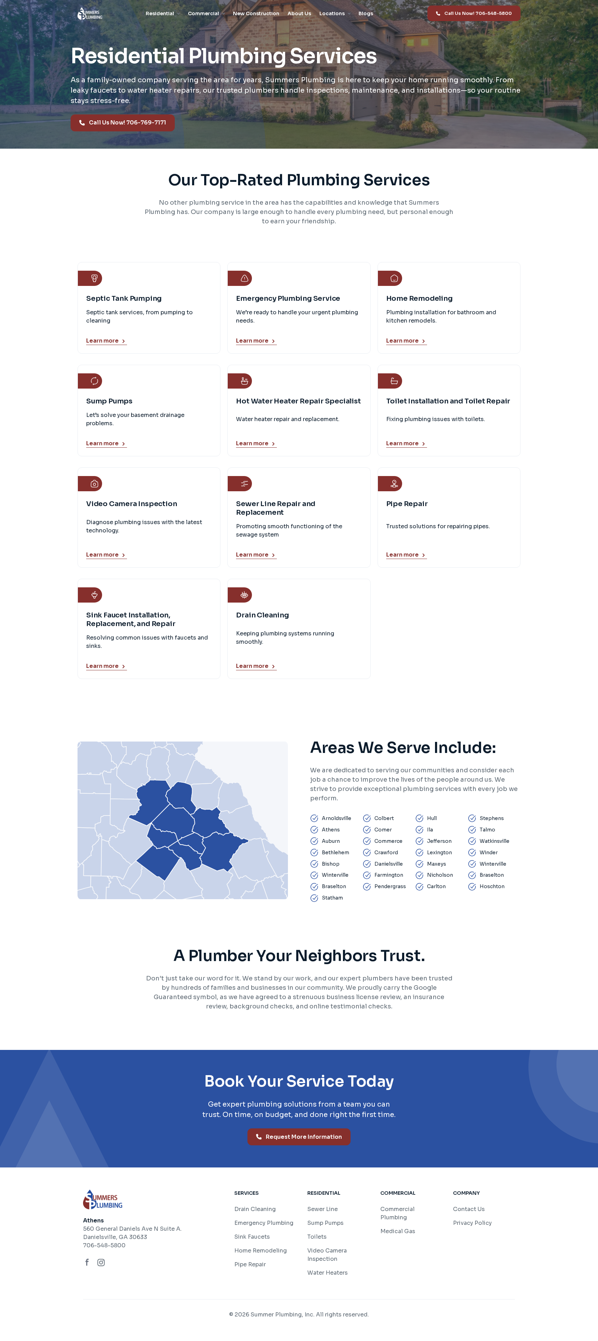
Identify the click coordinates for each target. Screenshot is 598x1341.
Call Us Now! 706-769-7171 (127, 122)
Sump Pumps (325, 1223)
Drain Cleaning (255, 1209)
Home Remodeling (260, 1250)
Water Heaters (327, 1272)
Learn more (102, 340)
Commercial (203, 13)
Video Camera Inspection (327, 1255)
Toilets (317, 1236)
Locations (332, 13)
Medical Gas (397, 1231)
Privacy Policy (472, 1223)
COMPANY (466, 1193)
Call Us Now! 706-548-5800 (478, 13)
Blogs (366, 13)
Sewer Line (322, 1209)
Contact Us (469, 1209)
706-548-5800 (104, 1245)
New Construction (256, 13)
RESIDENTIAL (324, 1193)
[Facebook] (87, 1262)
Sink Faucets (252, 1236)
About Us (299, 13)
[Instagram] (101, 1262)
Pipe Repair (250, 1264)
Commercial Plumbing (397, 1213)
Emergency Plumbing (263, 1223)
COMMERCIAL (398, 1193)
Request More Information (304, 1136)
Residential (160, 13)
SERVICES (246, 1193)
